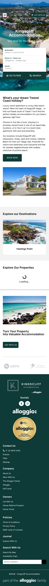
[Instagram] (27, 403)
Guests (7, 66)
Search (37, 75)
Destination (9, 50)
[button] (5, 15)
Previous (6, 239)
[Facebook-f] (21, 403)
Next (42, 239)
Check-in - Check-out (13, 58)
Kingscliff (24, 249)
